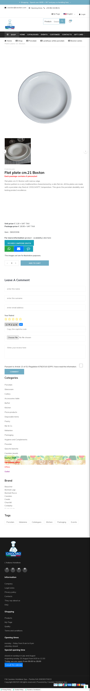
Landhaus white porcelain (53, 41)
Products (46, 21)
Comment (14, 372)
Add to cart (35, 263)
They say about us (12, 600)
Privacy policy (10, 592)
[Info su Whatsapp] (9, 249)
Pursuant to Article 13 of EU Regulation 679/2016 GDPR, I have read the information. (41, 366)
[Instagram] (13, 570)
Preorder (8, 444)
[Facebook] (7, 570)
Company (9, 583)
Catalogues (32, 34)
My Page (56, 14)
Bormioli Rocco (11, 493)
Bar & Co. (8, 426)
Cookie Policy (19, 689)
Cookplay (8, 505)
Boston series (76, 41)
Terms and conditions (13, 630)
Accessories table (12, 398)
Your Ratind (9, 315)
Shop (20, 41)
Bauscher (8, 486)
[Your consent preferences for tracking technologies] (86, 687)
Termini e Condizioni (33, 689)
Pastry (7, 421)
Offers (7, 467)
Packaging (9, 435)
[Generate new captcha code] (21, 324)
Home (22, 34)
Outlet (7, 471)
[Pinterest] (24, 570)
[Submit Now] (19, 249)
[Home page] (10, 24)
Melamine (9, 430)
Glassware (9, 389)
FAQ (6, 605)
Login (83, 14)
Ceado (7, 499)
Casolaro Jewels (11, 453)
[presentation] (4, 151)
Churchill (8, 502)
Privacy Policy (6, 689)
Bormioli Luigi (10, 490)
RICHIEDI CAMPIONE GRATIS (19, 243)
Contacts (67, 34)
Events (44, 34)
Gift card (78, 34)
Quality (8, 626)
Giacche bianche (11, 448)
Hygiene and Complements (16, 439)
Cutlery (8, 394)
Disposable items (12, 417)
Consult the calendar (13, 665)
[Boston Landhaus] (18, 151)
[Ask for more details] (28, 249)
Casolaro (8, 496)
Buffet (7, 403)
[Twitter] (19, 570)
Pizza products (11, 412)
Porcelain (32, 41)
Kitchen (8, 407)
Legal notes (9, 588)
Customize (55, 34)
